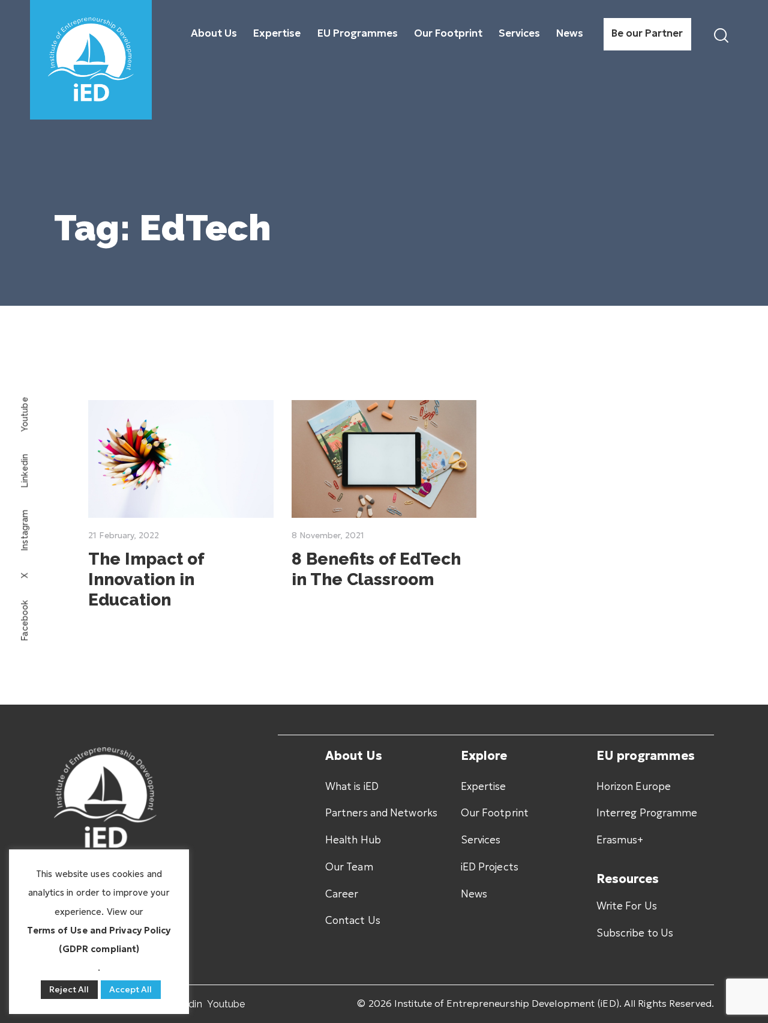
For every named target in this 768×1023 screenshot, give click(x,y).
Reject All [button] (69, 989)
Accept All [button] (130, 989)
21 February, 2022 (123, 535)
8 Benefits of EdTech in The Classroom (376, 569)
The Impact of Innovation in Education (146, 579)
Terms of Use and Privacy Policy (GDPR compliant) (98, 939)
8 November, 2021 (328, 535)
